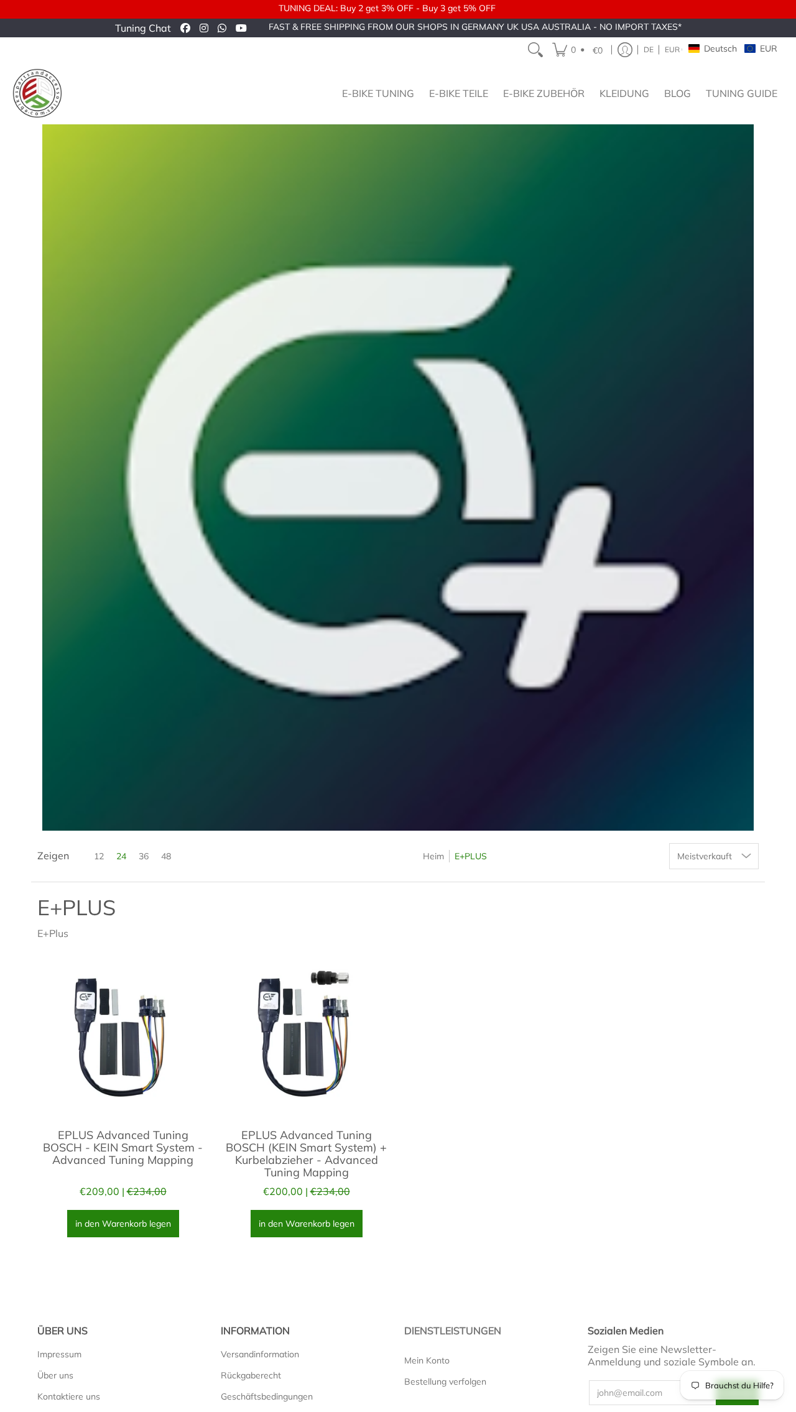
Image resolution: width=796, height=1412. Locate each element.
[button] (579, 49)
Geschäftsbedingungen (267, 1396)
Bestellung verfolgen (445, 1381)
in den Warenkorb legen (123, 1223)
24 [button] (121, 856)
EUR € (675, 49)
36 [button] (144, 856)
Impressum (59, 1354)
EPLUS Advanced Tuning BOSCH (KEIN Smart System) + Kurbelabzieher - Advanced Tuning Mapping (306, 1153)
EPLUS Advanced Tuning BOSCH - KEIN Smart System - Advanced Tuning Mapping (123, 1147)
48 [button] (166, 856)
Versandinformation (260, 1354)
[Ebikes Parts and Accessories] (37, 93)
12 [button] (99, 856)
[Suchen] (535, 49)
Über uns (55, 1375)
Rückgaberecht (251, 1375)
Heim (433, 856)
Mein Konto (427, 1360)
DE (649, 49)
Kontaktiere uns (68, 1396)
